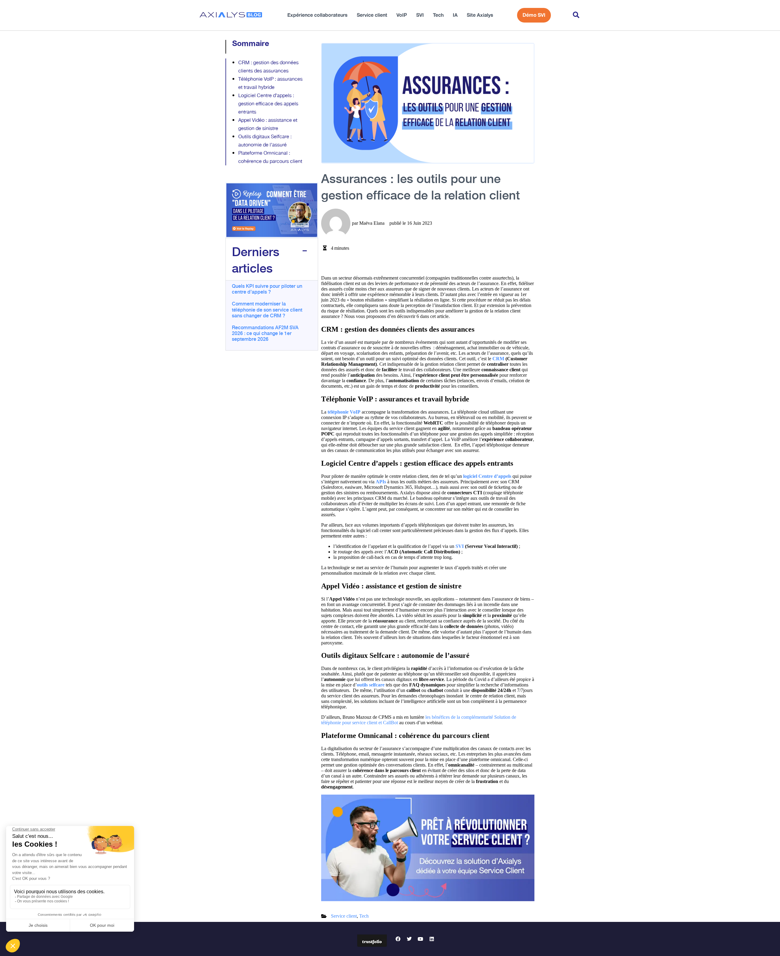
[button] (576, 15)
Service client (372, 15)
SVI (420, 15)
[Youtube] (420, 939)
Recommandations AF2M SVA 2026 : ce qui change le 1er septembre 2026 (265, 332)
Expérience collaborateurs (317, 15)
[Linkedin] (432, 939)
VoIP (401, 15)
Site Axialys (480, 15)
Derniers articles (255, 259)
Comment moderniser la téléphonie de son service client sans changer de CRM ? (267, 309)
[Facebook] (398, 939)
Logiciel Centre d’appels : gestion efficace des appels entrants (268, 104)
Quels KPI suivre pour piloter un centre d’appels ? (267, 288)
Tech (438, 15)
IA (455, 15)
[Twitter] (409, 939)
